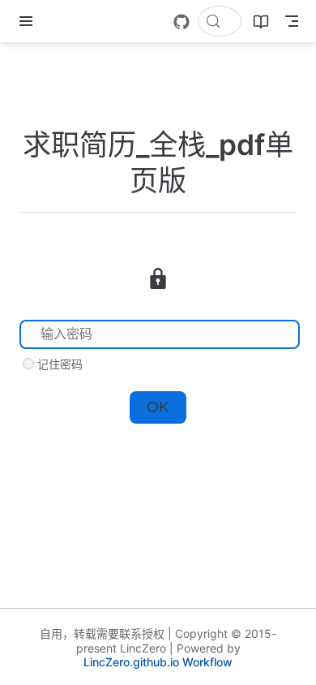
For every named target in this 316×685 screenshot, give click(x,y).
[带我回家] (57, 21)
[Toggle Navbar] (291, 21)
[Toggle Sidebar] (29, 21)
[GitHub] (181, 22)
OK (158, 407)
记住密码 (60, 364)
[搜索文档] (219, 21)
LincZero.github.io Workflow (158, 662)
